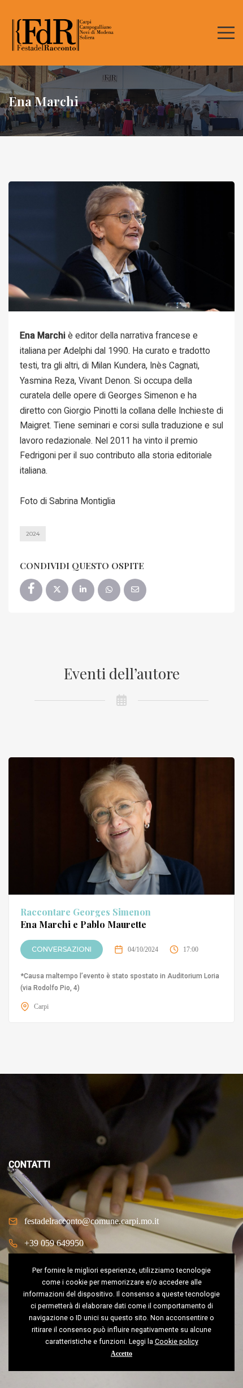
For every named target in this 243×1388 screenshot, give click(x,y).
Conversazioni (62, 949)
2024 (33, 533)
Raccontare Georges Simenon (85, 918)
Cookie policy (176, 1342)
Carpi (41, 1006)
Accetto (121, 1353)
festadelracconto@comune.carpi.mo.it (91, 1221)
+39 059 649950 (54, 1243)
